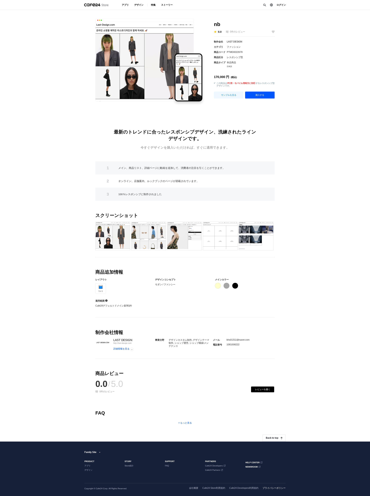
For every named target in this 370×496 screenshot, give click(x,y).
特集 (153, 5)
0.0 (220, 31)
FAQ (167, 466)
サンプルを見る (228, 95)
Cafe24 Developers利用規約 (243, 488)
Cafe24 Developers (214, 466)
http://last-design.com (122, 343)
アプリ (125, 5)
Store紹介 (129, 466)
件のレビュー (237, 32)
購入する (260, 95)
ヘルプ (106, 300)
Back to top (272, 438)
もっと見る (186, 423)
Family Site (90, 452)
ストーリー (167, 5)
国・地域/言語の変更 (271, 5)
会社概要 (193, 488)
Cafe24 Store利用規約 (213, 488)
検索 (264, 5)
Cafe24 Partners (212, 470)
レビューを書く (262, 389)
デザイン (139, 5)
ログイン (281, 5)
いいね (273, 31)
